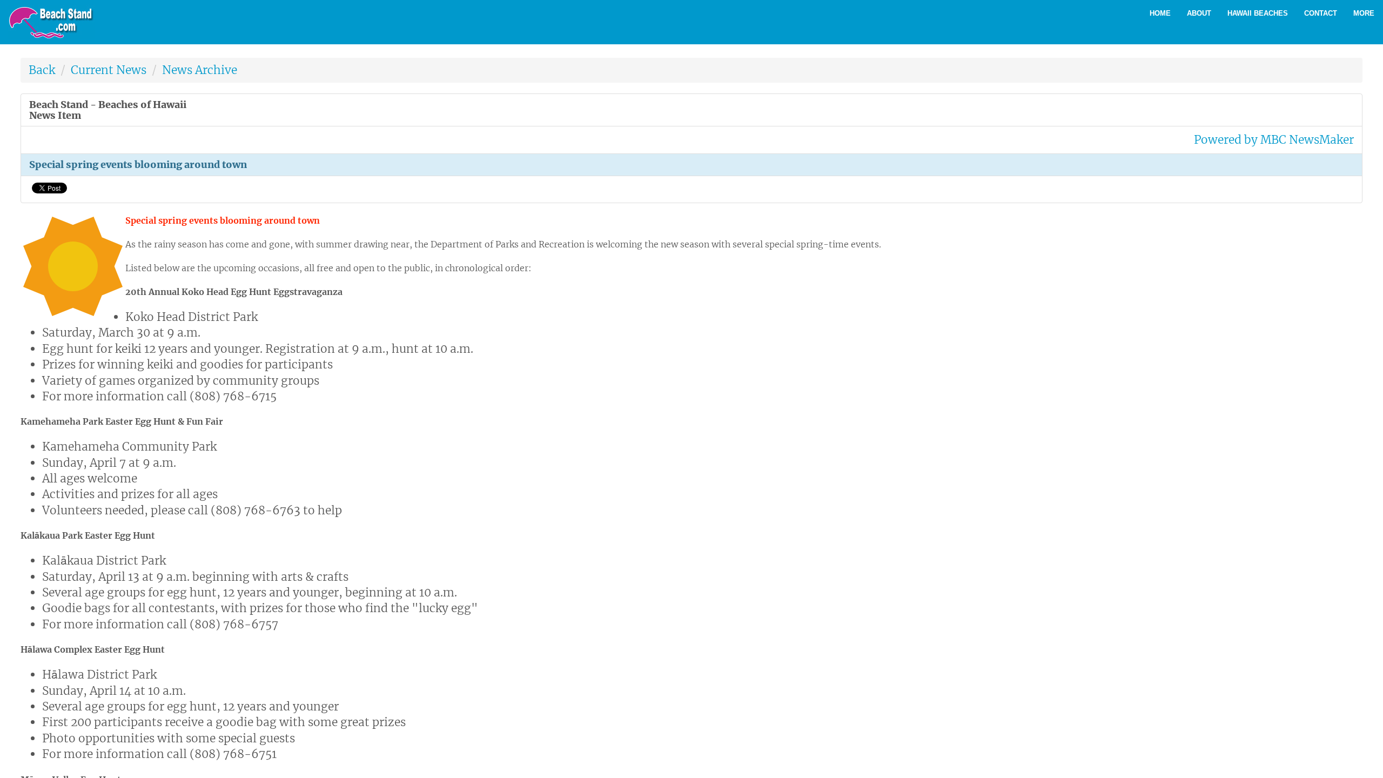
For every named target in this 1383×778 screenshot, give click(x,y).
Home (1160, 13)
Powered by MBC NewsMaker (1274, 139)
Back (42, 70)
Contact (1320, 13)
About (1199, 13)
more (1363, 13)
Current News (108, 70)
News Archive (199, 70)
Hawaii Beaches (1257, 13)
